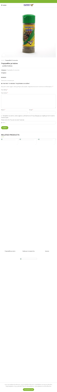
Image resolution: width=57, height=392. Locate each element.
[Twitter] (27, 1)
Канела (47, 251)
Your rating (4, 89)
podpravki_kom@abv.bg (30, 378)
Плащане (41, 270)
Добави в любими (7, 65)
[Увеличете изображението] (3, 55)
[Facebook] (25, 1)
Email (31, 110)
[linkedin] (30, 1)
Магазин (41, 266)
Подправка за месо (10, 251)
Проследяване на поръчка (46, 272)
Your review (4, 93)
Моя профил (42, 267)
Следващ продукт (55, 60)
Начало (41, 261)
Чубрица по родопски (28, 251)
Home (2, 60)
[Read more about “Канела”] (54, 143)
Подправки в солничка (11, 60)
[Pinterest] (28, 1)
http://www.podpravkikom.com (28, 381)
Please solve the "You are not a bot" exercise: (12, 120)
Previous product (52, 60)
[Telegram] (32, 1)
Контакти (42, 273)
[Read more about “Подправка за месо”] (17, 143)
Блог (40, 264)
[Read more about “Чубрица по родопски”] (35, 143)
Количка (41, 269)
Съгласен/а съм (28, 389)
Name (3, 110)
